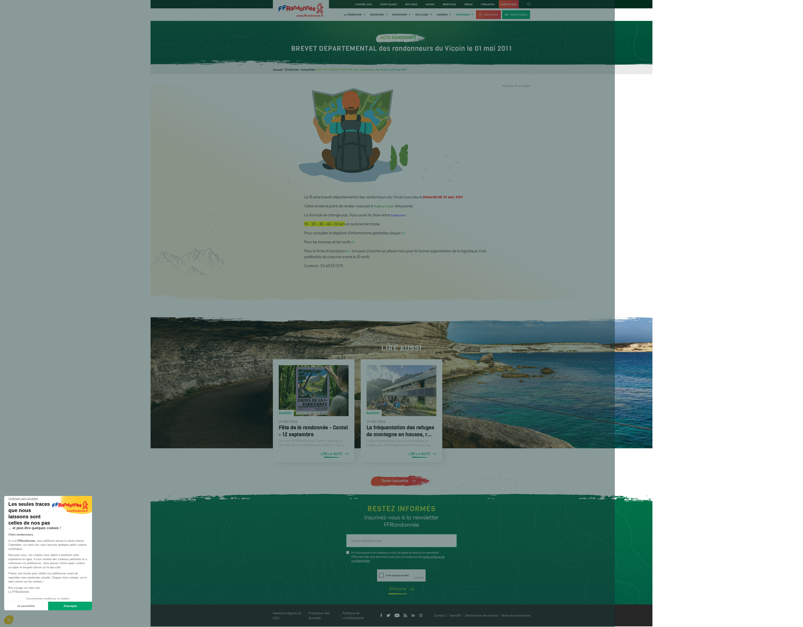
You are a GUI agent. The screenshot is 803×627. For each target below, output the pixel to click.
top (383, 598)
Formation (488, 4)
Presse (468, 4)
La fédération (353, 14)
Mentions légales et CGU (287, 615)
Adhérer (442, 14)
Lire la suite (331, 453)
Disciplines (377, 14)
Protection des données (319, 615)
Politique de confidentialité (353, 615)
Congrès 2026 (363, 4)
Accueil (278, 69)
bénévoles (449, 4)
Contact (440, 615)
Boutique (411, 4)
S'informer (463, 14)
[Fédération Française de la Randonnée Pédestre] (301, 9)
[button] (9, 620)
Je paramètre (26, 606)
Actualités (308, 69)
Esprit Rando (388, 4)
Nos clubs (421, 14)
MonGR (430, 4)
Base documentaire (516, 615)
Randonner (399, 14)
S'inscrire (398, 588)
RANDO (285, 413)
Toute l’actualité (394, 480)
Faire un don (509, 4)
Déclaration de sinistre (481, 615)
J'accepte (70, 606)
